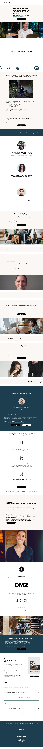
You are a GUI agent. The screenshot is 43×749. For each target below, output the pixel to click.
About (21, 731)
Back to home (21, 729)
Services (21, 730)
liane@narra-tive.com (21, 740)
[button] (8, 249)
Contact (21, 732)
